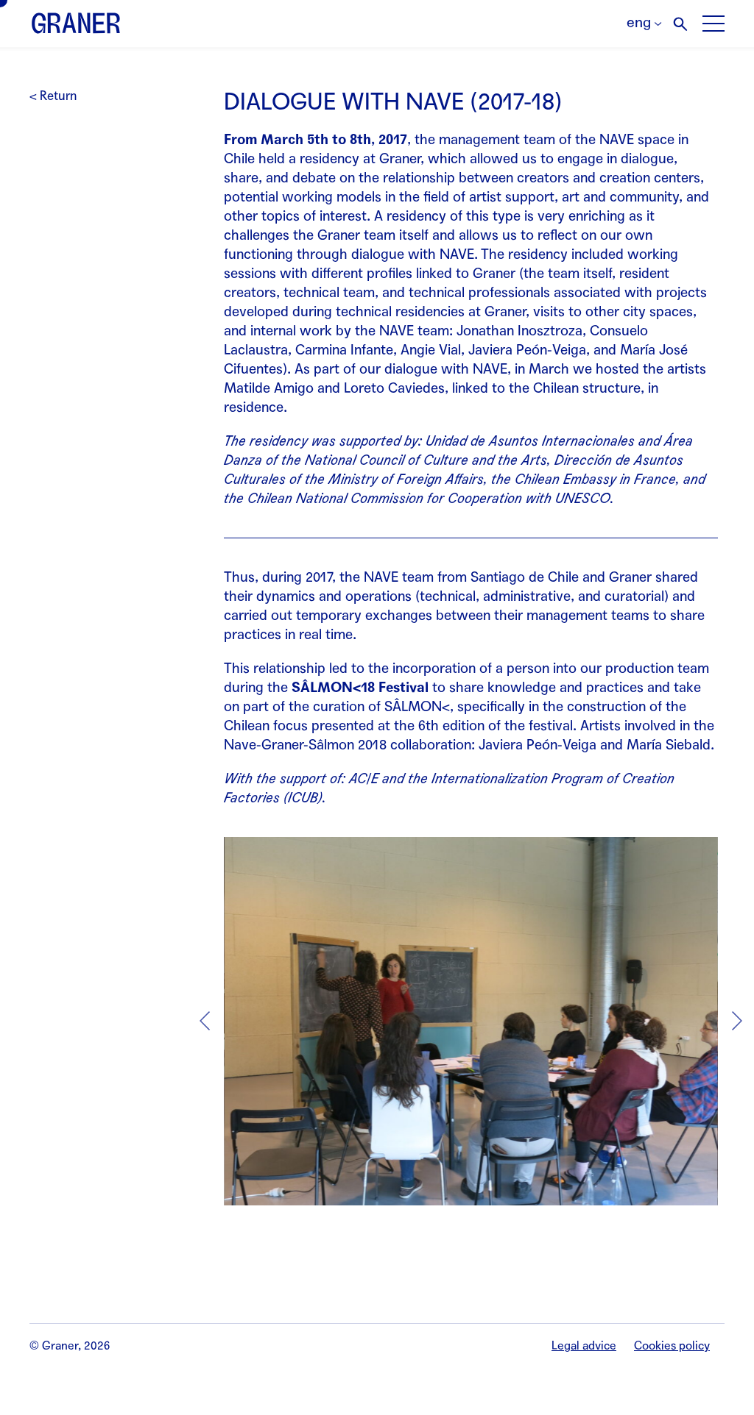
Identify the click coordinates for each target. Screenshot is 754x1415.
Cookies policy (672, 1345)
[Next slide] (737, 1021)
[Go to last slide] (204, 1021)
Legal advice (584, 1345)
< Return (53, 96)
